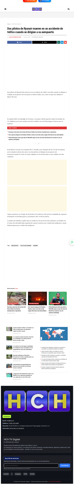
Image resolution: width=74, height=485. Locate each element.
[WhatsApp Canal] (72, 242)
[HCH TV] (37, 401)
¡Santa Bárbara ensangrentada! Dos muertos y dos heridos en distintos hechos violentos (22, 366)
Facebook (6, 474)
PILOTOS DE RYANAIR (25, 245)
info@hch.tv (10, 421)
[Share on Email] (65, 42)
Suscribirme (64, 465)
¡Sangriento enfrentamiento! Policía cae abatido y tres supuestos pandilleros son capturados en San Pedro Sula (23, 375)
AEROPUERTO (14, 245)
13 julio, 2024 (26, 37)
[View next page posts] (38, 143)
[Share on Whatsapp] (58, 42)
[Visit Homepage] (37, 9)
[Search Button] (68, 9)
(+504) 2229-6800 (14, 423)
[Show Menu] (5, 9)
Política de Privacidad (54, 481)
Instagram (18, 474)
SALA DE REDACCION (15, 37)
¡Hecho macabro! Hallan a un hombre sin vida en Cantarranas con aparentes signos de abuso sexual (23, 329)
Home (8, 24)
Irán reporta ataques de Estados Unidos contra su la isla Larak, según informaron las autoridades (35, 135)
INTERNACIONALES (16, 24)
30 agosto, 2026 (11, 313)
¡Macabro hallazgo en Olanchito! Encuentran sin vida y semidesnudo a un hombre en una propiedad (23, 357)
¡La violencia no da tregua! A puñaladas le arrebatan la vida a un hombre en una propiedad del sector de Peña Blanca (23, 347)
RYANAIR (35, 245)
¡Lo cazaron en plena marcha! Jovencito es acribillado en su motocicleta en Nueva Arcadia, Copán (23, 338)
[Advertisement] (37, 14)
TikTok (25, 474)
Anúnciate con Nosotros (17, 428)
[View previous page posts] (35, 143)
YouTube (32, 474)
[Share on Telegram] (62, 42)
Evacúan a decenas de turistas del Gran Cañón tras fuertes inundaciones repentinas (32, 132)
